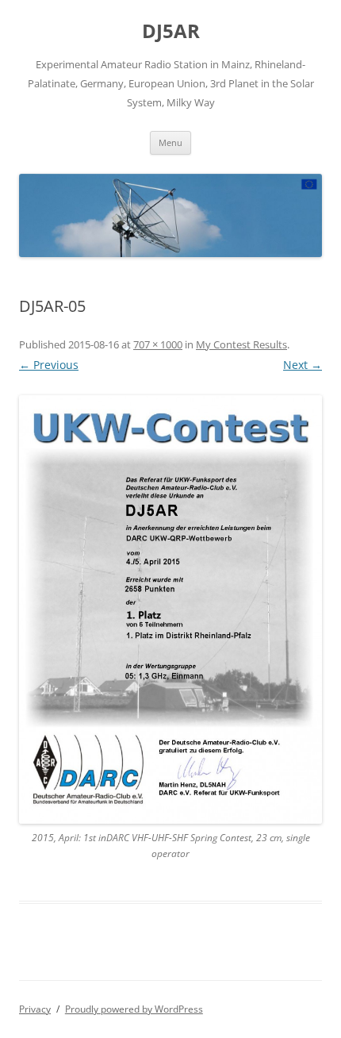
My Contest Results (241, 344)
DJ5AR (171, 31)
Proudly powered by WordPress (134, 1009)
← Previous (49, 364)
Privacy (35, 1009)
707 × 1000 (157, 344)
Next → (302, 364)
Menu (170, 142)
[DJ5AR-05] (170, 609)
